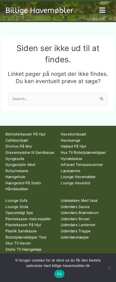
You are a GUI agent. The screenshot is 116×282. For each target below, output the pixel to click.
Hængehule (15, 177)
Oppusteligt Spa (19, 212)
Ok (59, 274)
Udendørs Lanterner (78, 225)
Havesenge (70, 140)
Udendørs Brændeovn (80, 212)
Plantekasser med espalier (28, 219)
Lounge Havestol (75, 183)
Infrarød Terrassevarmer (82, 164)
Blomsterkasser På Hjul (25, 134)
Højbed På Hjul (73, 146)
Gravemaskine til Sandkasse (29, 152)
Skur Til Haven (18, 243)
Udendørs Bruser (75, 219)
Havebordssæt (73, 134)
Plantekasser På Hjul (23, 225)
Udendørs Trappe (76, 231)
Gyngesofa (14, 159)
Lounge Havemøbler (78, 177)
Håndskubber (16, 189)
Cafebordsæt (16, 140)
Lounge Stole (16, 207)
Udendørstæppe (75, 237)
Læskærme (70, 171)
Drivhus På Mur (18, 146)
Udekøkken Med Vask (79, 200)
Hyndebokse (71, 159)
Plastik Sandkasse (21, 231)
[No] (109, 267)
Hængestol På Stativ (23, 183)
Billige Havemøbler (39, 10)
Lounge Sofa (16, 200)
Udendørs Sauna (75, 207)
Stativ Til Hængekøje (23, 249)
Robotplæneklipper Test (25, 237)
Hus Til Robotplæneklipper (83, 152)
